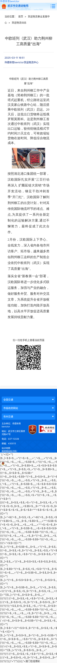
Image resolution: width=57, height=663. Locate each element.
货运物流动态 (19, 22)
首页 (20, 16)
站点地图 (6, 448)
